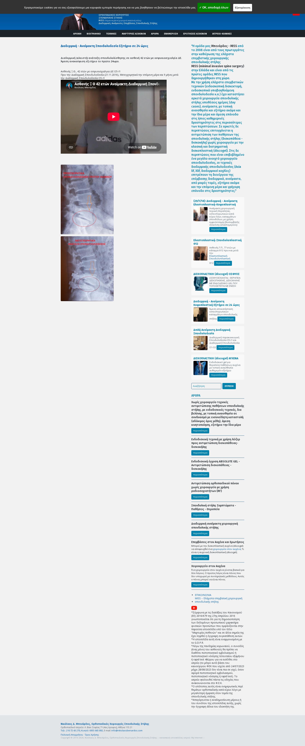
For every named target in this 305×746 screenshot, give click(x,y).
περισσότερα (218, 229)
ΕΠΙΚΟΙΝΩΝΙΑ (203, 595)
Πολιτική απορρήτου (268, 7)
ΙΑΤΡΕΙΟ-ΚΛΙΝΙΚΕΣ (222, 33)
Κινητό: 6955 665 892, (92, 730)
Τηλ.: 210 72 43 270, (71, 730)
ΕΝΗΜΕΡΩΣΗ (171, 33)
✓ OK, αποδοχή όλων (213, 7)
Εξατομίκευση (242, 7)
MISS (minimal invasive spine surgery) (217, 66)
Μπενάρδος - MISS (224, 46)
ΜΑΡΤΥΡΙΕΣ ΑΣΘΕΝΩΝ (134, 33)
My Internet (196, 737)
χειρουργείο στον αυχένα (227, 549)
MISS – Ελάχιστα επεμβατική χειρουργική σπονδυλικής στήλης (218, 600)
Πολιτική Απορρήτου (72, 734)
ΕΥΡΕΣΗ (229, 386)
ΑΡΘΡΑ (155, 33)
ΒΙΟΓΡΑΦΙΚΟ (94, 33)
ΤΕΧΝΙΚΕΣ (111, 33)
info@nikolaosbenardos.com (126, 730)
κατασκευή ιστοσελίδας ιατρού (175, 737)
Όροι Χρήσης (92, 734)
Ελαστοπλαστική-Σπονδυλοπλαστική (219, 257)
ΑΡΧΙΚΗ (77, 33)
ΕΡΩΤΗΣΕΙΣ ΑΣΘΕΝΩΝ (195, 33)
